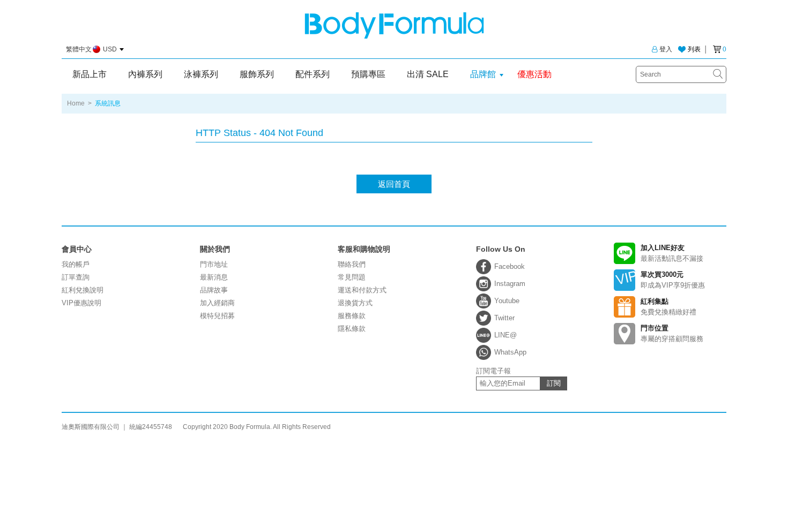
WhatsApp (510, 352)
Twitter (504, 318)
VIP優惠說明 (81, 303)
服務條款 (352, 316)
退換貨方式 (355, 303)
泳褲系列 (201, 74)
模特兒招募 (217, 316)
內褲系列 (145, 74)
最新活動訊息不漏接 (672, 253)
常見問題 (352, 277)
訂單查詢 (76, 277)
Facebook (509, 266)
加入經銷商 (217, 303)
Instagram (509, 284)
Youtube (506, 301)
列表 (694, 49)
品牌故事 (214, 290)
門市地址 (214, 264)
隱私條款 (352, 329)
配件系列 (312, 74)
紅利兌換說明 (82, 290)
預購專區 (368, 74)
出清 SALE (428, 74)
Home (76, 103)
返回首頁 (394, 184)
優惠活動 (534, 74)
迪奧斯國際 (394, 25)
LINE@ (505, 335)
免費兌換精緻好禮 (668, 306)
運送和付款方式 (362, 290)
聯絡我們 (352, 264)
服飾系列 (257, 74)
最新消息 (214, 277)
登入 (665, 49)
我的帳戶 (76, 264)
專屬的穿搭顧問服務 (672, 333)
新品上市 (89, 74)
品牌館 (483, 74)
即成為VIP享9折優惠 (673, 279)
